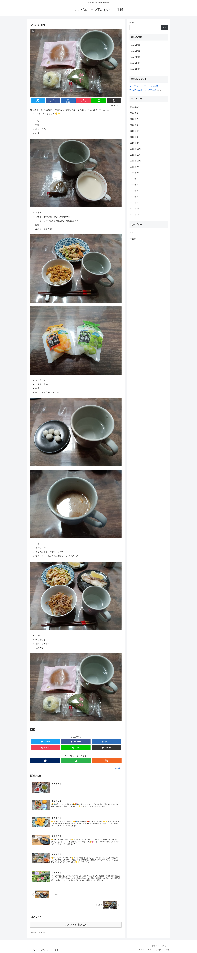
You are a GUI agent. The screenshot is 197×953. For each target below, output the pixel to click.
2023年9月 (135, 107)
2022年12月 (135, 149)
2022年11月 (135, 155)
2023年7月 (135, 119)
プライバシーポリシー (160, 946)
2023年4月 (135, 131)
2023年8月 (135, 113)
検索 (132, 23)
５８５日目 (135, 69)
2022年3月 (135, 202)
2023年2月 (135, 143)
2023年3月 (135, 137)
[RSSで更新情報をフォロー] (107, 760)
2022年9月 (135, 167)
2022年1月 (135, 214)
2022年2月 (135, 208)
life (34, 729)
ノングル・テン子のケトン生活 (144, 86)
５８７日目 (135, 57)
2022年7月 (135, 179)
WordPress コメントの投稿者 (143, 90)
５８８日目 (135, 51)
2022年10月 (135, 161)
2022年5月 (135, 190)
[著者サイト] (45, 760)
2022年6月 (135, 185)
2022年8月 (135, 173)
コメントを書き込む (76, 924)
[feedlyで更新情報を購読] (76, 760)
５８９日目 (135, 45)
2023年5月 (135, 125)
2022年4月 (135, 196)
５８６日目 (135, 63)
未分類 (133, 239)
